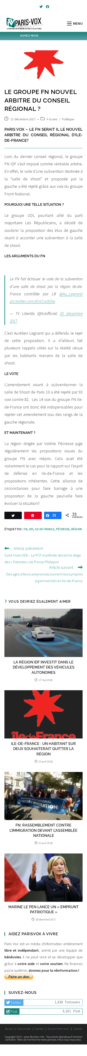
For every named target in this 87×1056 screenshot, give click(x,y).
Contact (39, 1028)
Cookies (78, 1028)
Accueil (9, 1028)
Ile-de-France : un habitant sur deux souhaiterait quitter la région (43, 748)
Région (76, 529)
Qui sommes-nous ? (59, 1028)
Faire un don (24, 1028)
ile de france (44, 529)
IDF (31, 529)
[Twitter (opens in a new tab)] (41, 7)
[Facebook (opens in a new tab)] (47, 7)
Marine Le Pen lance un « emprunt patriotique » (43, 909)
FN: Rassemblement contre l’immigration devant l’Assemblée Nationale (43, 830)
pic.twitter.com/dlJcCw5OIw (32, 301)
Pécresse (63, 529)
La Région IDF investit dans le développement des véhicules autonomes (43, 667)
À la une (52, 119)
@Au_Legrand (71, 294)
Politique (68, 119)
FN (25, 529)
